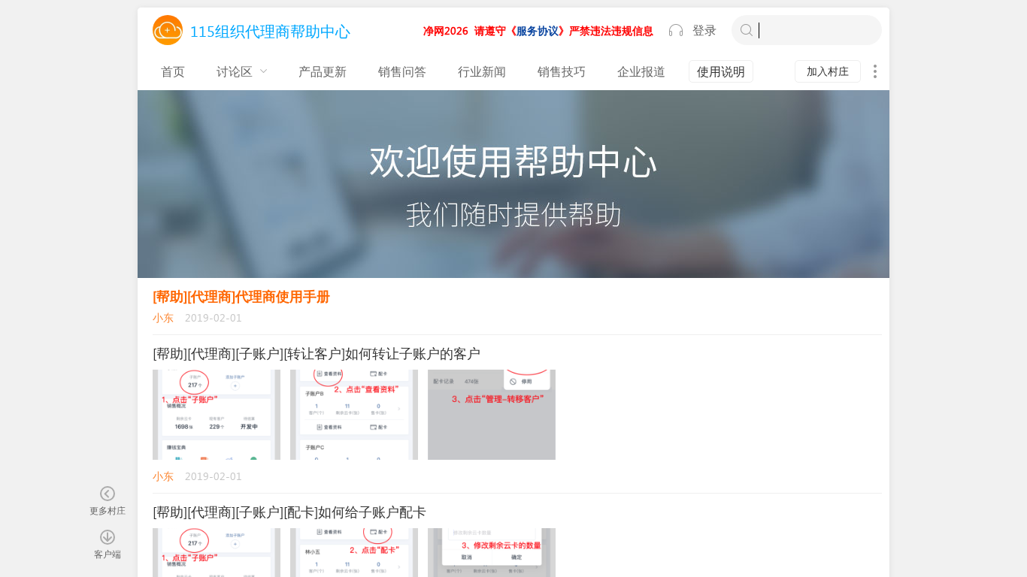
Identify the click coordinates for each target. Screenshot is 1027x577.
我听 (676, 30)
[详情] (875, 71)
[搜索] (746, 30)
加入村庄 (828, 71)
